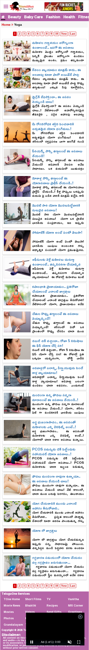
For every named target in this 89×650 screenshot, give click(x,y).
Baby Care (33, 16)
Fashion (53, 16)
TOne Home (12, 599)
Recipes (52, 605)
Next (64, 33)
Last (72, 33)
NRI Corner (75, 605)
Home (6, 24)
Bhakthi (30, 605)
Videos (30, 611)
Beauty (14, 16)
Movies (9, 611)
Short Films (33, 599)
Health (69, 16)
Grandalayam (13, 624)
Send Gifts (54, 611)
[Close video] (80, 616)
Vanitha (73, 599)
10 (56, 33)
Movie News (12, 605)
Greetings (75, 611)
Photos (9, 618)
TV (48, 599)
